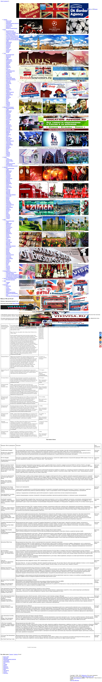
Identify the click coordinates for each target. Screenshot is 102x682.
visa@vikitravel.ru (77, 677)
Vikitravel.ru (84, 675)
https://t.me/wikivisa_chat (17, 303)
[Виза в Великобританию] (48, 7)
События (15, 654)
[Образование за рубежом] (43, 7)
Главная (11, 654)
